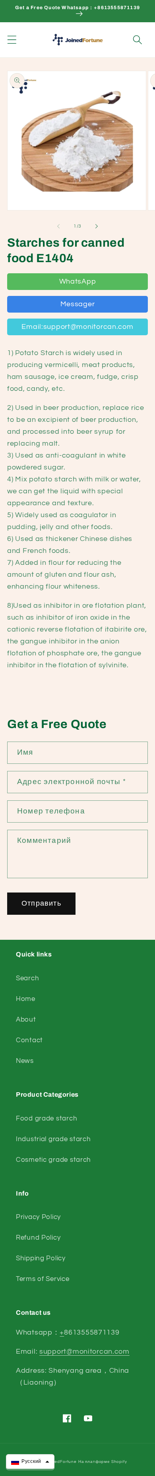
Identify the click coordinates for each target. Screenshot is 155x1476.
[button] (12, 39)
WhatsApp (77, 281)
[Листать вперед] (96, 226)
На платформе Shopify (102, 1462)
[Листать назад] (58, 226)
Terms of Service (43, 1279)
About (26, 1019)
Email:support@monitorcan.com (77, 326)
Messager (77, 304)
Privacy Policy (38, 1217)
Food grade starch (46, 1118)
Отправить (41, 903)
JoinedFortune (61, 1462)
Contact (29, 1040)
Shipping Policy (41, 1258)
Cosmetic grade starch (53, 1159)
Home (25, 999)
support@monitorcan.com (84, 1351)
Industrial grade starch (53, 1139)
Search (27, 978)
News (25, 1060)
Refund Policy (38, 1237)
